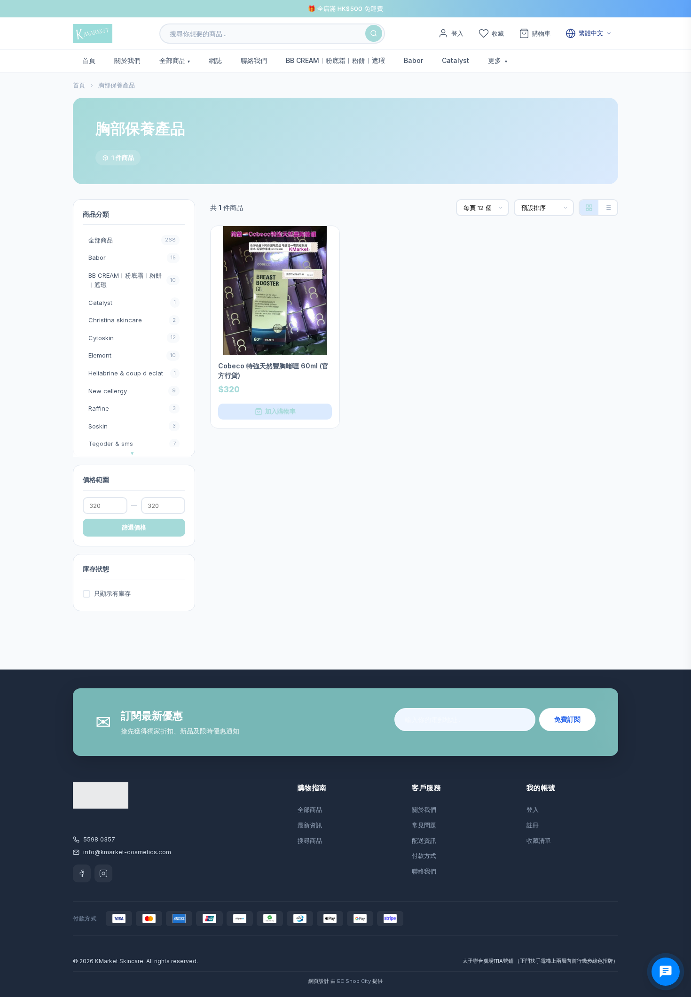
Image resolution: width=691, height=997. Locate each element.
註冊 (532, 825)
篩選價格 (134, 527)
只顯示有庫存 (112, 593)
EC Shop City (354, 981)
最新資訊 (310, 825)
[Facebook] (82, 873)
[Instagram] (103, 873)
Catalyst (455, 60)
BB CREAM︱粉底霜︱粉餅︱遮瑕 (335, 60)
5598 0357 (99, 839)
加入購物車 (280, 411)
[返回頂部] (669, 954)
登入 (532, 809)
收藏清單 (538, 840)
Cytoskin (132, 338)
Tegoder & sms (132, 443)
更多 (495, 60)
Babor (413, 60)
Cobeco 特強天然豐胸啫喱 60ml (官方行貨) (273, 370)
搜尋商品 (310, 840)
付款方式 (424, 855)
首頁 (88, 60)
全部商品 (172, 60)
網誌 (215, 60)
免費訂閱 (567, 719)
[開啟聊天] (666, 972)
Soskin (132, 426)
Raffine (132, 408)
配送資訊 (424, 840)
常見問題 (424, 825)
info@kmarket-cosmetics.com (127, 852)
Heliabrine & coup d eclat (132, 373)
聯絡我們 (254, 60)
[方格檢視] (589, 207)
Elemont (132, 355)
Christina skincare (132, 320)
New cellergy (132, 391)
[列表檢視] (607, 207)
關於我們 (127, 60)
